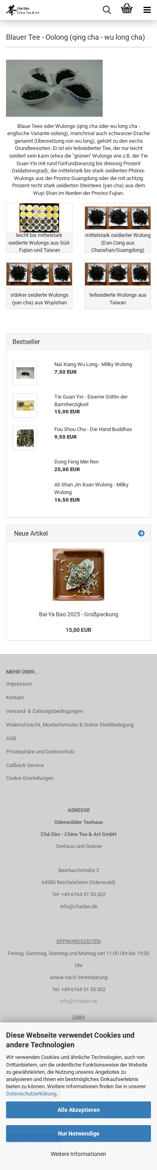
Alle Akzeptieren (79, 1110)
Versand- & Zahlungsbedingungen (44, 711)
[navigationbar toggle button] (147, 10)
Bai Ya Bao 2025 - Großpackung (78, 614)
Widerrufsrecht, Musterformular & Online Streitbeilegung (70, 725)
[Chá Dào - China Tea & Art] (20, 10)
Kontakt (15, 697)
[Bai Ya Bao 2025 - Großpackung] (78, 575)
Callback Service (25, 765)
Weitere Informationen (78, 1154)
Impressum (19, 684)
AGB (11, 738)
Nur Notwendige (78, 1133)
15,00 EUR (78, 630)
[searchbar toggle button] (107, 10)
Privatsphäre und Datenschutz (40, 752)
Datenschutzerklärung (31, 1094)
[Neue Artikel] (141, 533)
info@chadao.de (78, 906)
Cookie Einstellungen (30, 778)
